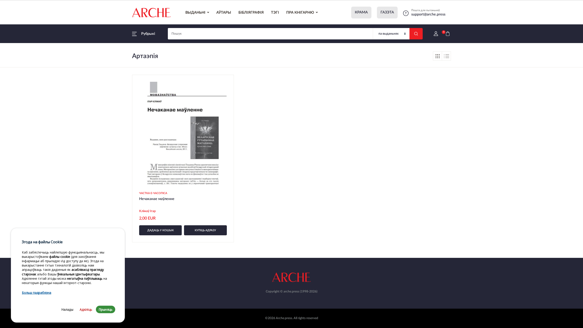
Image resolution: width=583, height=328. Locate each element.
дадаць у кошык (160, 230)
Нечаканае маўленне (156, 199)
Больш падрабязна (36, 293)
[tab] (437, 56)
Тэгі (275, 12)
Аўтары (223, 12)
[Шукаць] (416, 33)
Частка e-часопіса (153, 193)
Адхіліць (86, 310)
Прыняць (106, 310)
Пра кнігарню (300, 12)
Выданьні (195, 12)
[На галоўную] (151, 12)
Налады (67, 310)
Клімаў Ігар (147, 211)
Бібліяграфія (251, 12)
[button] (143, 34)
